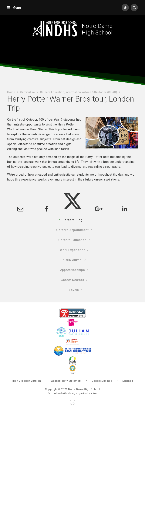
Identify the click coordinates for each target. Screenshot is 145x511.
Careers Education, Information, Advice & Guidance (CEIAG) (78, 92)
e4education (89, 393)
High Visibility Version (26, 380)
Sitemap (127, 380)
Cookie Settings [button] (102, 380)
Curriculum (27, 92)
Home (11, 92)
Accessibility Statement (66, 380)
